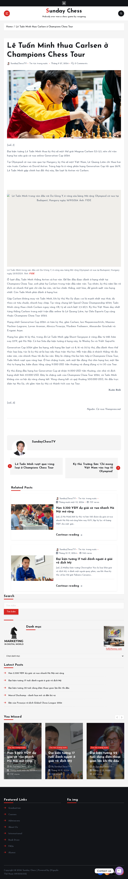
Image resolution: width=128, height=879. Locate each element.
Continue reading (68, 534)
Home (9, 27)
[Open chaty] (119, 871)
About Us (13, 827)
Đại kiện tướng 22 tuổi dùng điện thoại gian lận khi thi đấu (38, 688)
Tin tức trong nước (38, 63)
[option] (23, 751)
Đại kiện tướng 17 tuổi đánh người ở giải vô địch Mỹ (34, 681)
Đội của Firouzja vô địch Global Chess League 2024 (35, 703)
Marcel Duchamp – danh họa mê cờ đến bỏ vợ (32, 695)
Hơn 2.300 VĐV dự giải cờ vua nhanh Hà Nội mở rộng (36, 673)
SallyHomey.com (114, 649)
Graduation (14, 808)
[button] (117, 717)
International (15, 834)
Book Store (14, 840)
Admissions (14, 821)
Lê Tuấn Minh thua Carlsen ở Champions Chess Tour (44, 27)
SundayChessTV (19, 63)
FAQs (11, 846)
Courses (12, 815)
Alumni (11, 853)
